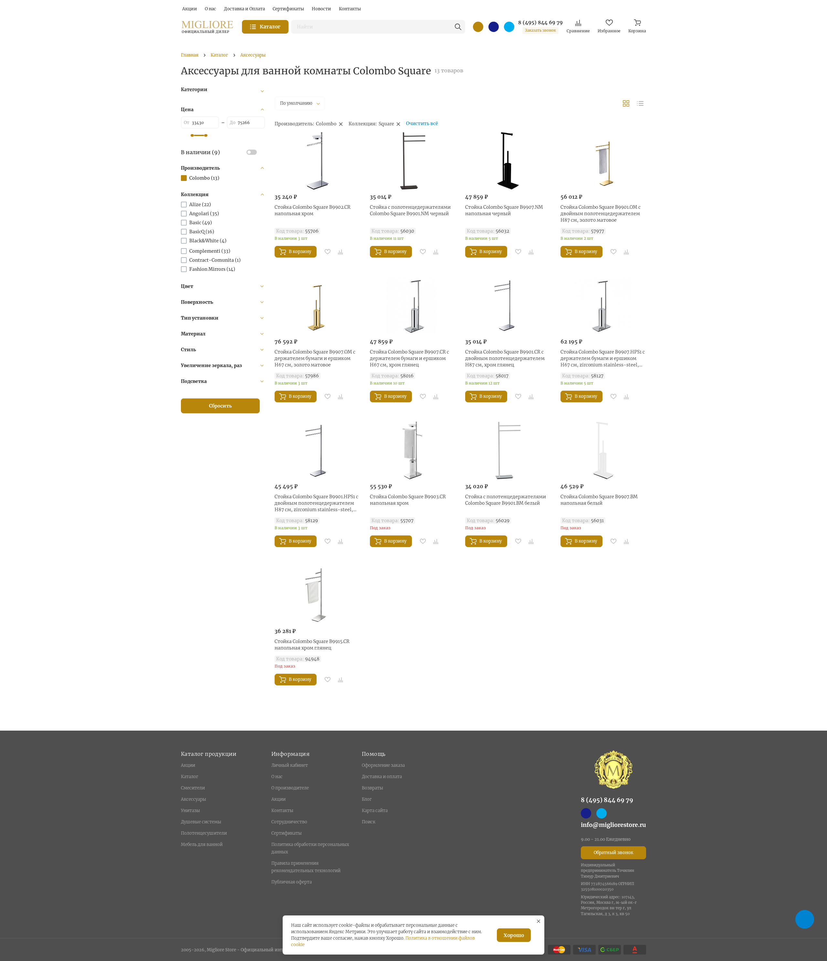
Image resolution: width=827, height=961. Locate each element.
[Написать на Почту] (478, 27)
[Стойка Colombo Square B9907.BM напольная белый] (603, 450)
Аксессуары (193, 799)
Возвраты (372, 788)
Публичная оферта (291, 882)
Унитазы (190, 810)
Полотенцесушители (204, 833)
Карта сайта (375, 810)
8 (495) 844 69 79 (540, 23)
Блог (367, 799)
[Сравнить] (340, 252)
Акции (188, 765)
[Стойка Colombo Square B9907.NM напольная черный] (508, 161)
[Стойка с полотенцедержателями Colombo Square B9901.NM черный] (412, 161)
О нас (277, 776)
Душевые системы (201, 822)
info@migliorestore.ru (613, 825)
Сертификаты (286, 833)
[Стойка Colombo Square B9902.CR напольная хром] (317, 161)
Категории (194, 89)
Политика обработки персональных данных (310, 848)
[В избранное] (327, 252)
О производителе (290, 788)
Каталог (189, 776)
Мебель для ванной (202, 844)
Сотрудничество (289, 822)
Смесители (193, 788)
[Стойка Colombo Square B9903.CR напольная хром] (412, 450)
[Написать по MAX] (493, 27)
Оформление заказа (383, 765)
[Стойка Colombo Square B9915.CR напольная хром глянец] (317, 595)
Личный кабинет (289, 765)
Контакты (282, 810)
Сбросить (220, 406)
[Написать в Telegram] (509, 27)
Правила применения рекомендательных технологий (305, 867)
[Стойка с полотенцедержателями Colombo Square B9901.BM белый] (508, 450)
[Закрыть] (538, 921)
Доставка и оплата (382, 776)
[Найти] (458, 27)
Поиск (368, 822)
